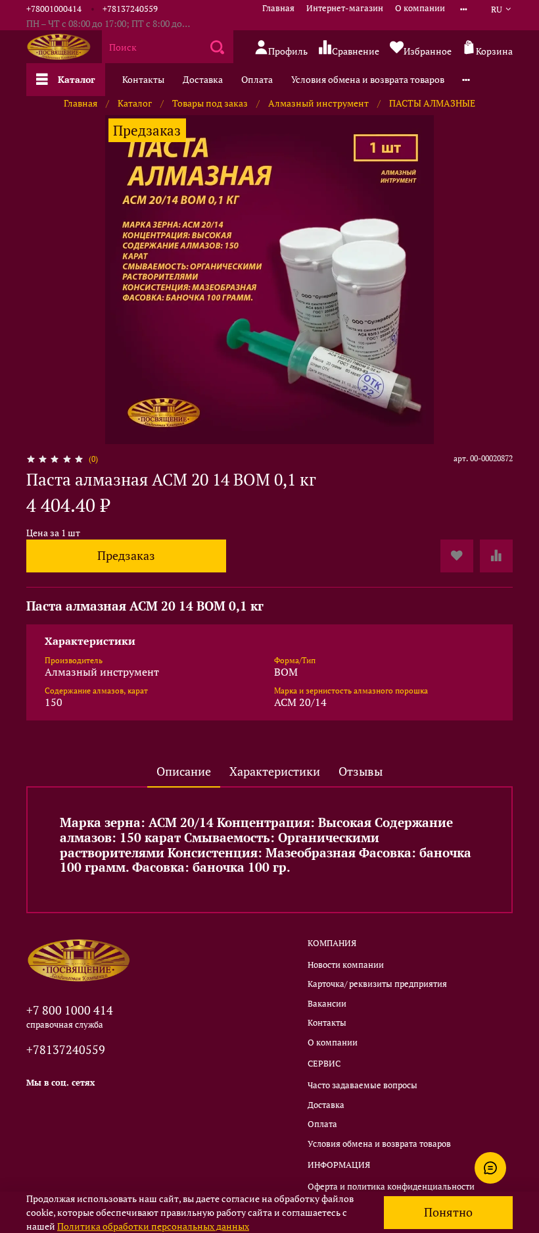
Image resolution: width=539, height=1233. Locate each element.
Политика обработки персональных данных (153, 1226)
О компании (420, 8)
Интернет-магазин (344, 8)
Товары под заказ (210, 103)
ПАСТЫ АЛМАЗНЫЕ (432, 103)
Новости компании (346, 964)
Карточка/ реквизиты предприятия (377, 984)
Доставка (203, 79)
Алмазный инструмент (318, 103)
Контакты (143, 79)
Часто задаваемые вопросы (362, 1085)
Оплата (257, 79)
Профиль (288, 50)
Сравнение (355, 50)
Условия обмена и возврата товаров (367, 79)
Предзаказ (126, 555)
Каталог (76, 79)
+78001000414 (54, 8)
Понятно (448, 1212)
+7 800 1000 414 (69, 1010)
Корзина (494, 50)
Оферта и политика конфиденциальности (391, 1186)
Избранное (428, 50)
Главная (278, 8)
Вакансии (327, 1003)
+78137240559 (130, 8)
